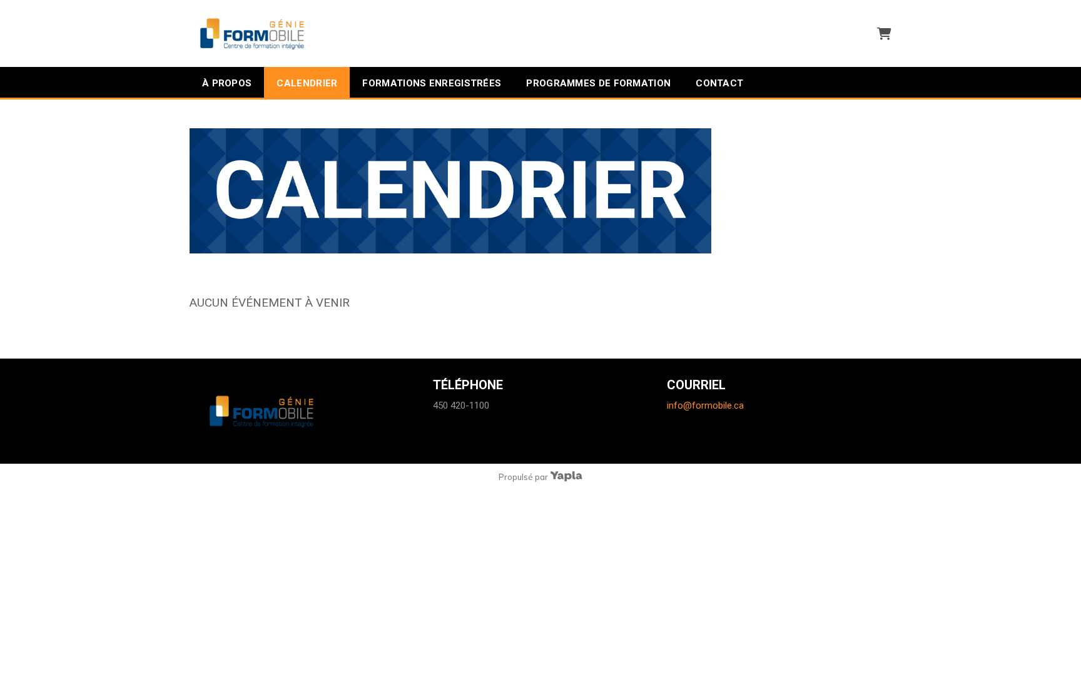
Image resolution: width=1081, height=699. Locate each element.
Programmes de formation (598, 83)
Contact (719, 83)
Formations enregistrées (431, 83)
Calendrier (307, 83)
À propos (226, 83)
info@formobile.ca (705, 405)
